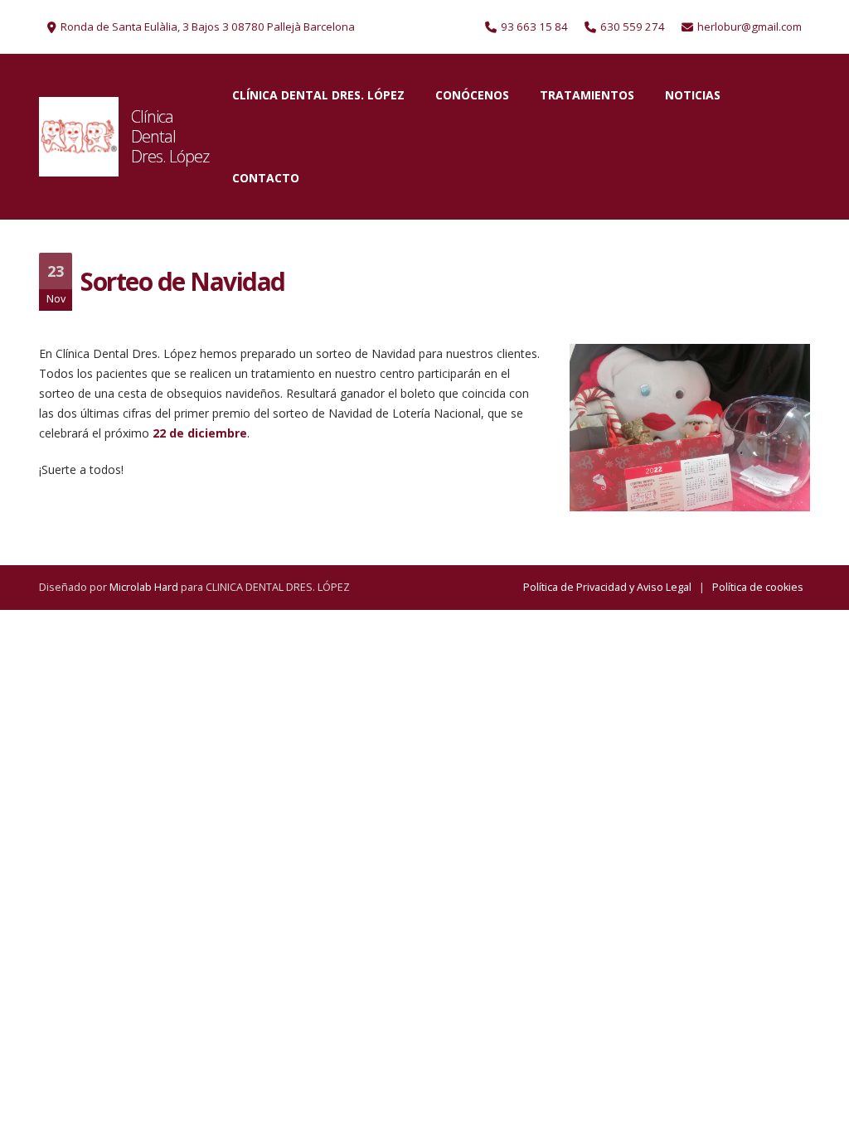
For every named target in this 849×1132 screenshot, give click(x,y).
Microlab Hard (143, 587)
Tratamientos (587, 95)
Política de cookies (757, 587)
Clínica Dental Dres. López (170, 136)
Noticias (692, 95)
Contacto (265, 178)
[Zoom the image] (79, 137)
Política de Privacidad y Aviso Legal (607, 587)
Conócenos (472, 95)
